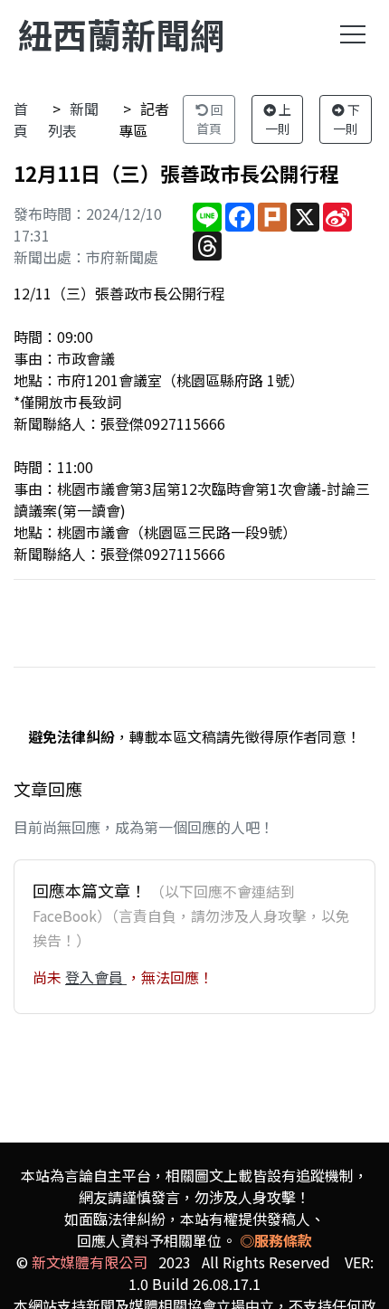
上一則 (278, 119)
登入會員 (96, 977)
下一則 (346, 119)
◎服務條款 (276, 1240)
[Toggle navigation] (352, 34)
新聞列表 (73, 119)
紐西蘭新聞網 (121, 34)
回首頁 (209, 119)
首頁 (21, 119)
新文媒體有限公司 (89, 1262)
